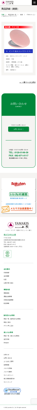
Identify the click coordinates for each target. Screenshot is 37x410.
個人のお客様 (8, 332)
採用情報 (6, 365)
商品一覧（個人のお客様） (12, 335)
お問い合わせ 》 (18, 129)
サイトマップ (8, 382)
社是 (5, 279)
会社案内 (7, 269)
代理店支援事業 (8, 300)
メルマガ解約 (8, 371)
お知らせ (6, 354)
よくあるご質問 (8, 361)
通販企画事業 (8, 296)
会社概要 (6, 276)
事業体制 (6, 293)
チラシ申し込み (8, 325)
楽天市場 (6, 339)
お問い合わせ (8, 358)
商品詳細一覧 (12, 15)
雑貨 (21, 15)
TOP (2, 15)
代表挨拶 (6, 272)
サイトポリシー (8, 375)
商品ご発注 (7, 322)
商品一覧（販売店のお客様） (13, 318)
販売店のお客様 (9, 315)
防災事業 (6, 303)
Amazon (6, 342)
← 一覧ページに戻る (28, 82)
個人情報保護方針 (9, 378)
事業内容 (7, 289)
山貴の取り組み (8, 283)
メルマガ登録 (8, 368)
